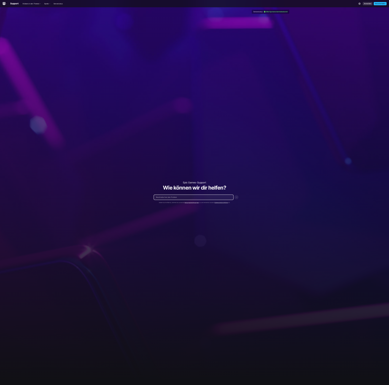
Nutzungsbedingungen (192, 202)
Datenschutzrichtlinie (221, 202)
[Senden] (236, 197)
